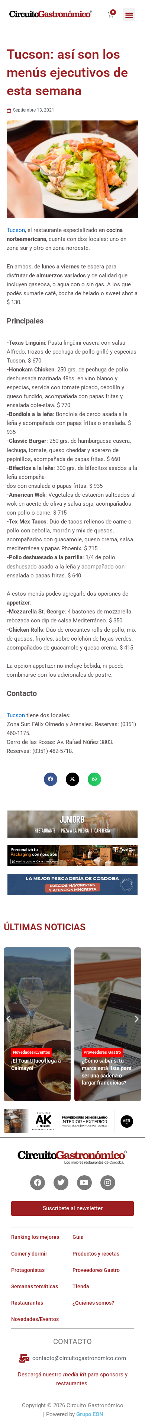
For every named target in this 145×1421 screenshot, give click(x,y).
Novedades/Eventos (31, 1052)
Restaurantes (27, 1303)
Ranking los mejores (35, 1237)
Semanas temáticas (34, 1286)
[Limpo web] (72, 887)
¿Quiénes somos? (93, 1303)
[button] (129, 14)
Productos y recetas (95, 1254)
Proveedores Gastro (102, 1052)
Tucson (16, 230)
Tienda (80, 1286)
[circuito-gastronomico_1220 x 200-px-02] (72, 1120)
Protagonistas (28, 1270)
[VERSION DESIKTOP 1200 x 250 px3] (72, 823)
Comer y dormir (29, 1254)
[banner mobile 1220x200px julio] (72, 855)
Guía (78, 1237)
